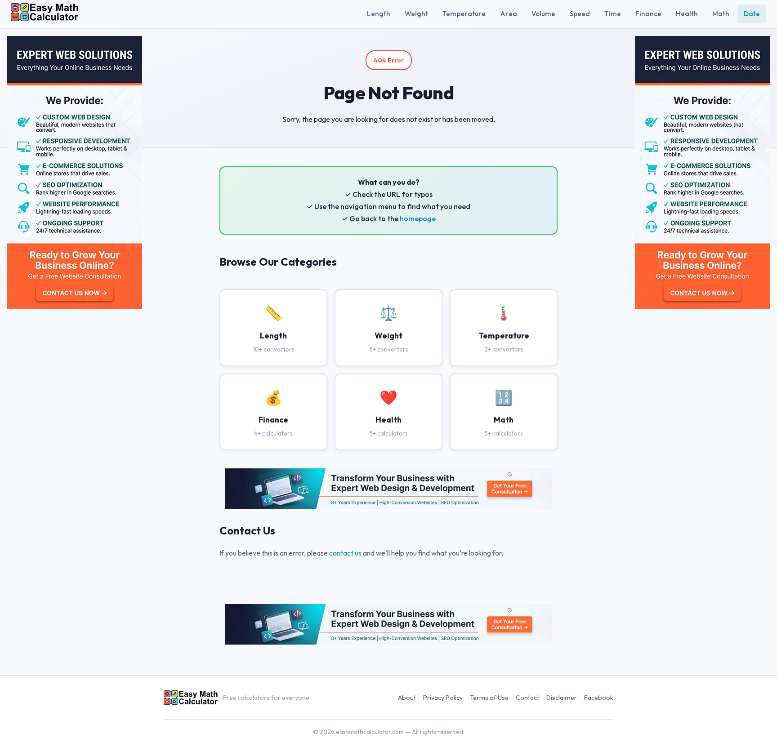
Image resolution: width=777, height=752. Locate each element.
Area (508, 13)
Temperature (464, 13)
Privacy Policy (443, 698)
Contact (527, 698)
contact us (345, 552)
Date (752, 13)
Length (378, 13)
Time (612, 13)
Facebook (598, 698)
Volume (543, 13)
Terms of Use (489, 698)
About (407, 698)
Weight (416, 13)
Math (720, 13)
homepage (418, 218)
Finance (648, 13)
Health (687, 13)
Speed (580, 13)
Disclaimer (561, 698)
